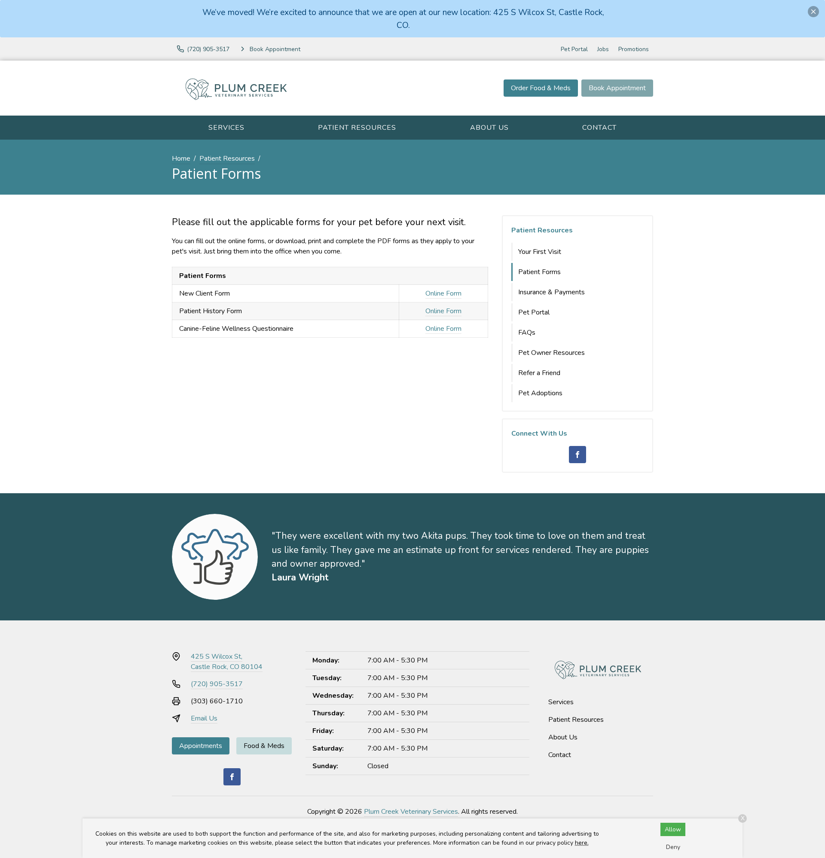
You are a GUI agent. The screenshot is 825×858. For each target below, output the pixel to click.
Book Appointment (617, 88)
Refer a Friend (539, 373)
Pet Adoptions (540, 393)
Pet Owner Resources (551, 352)
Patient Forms (539, 272)
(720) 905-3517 (217, 684)
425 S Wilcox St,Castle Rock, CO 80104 (227, 662)
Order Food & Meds (541, 88)
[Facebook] (577, 454)
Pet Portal (574, 49)
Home (181, 158)
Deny (673, 847)
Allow (673, 829)
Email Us (204, 718)
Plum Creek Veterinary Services (411, 811)
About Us (489, 127)
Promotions (633, 49)
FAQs (526, 332)
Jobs (603, 49)
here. (582, 843)
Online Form (443, 293)
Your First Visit (539, 251)
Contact (599, 127)
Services (226, 127)
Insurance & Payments (551, 292)
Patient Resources (357, 127)
